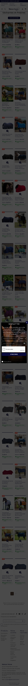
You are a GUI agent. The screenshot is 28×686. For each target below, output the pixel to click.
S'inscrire (14, 354)
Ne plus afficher (7, 361)
